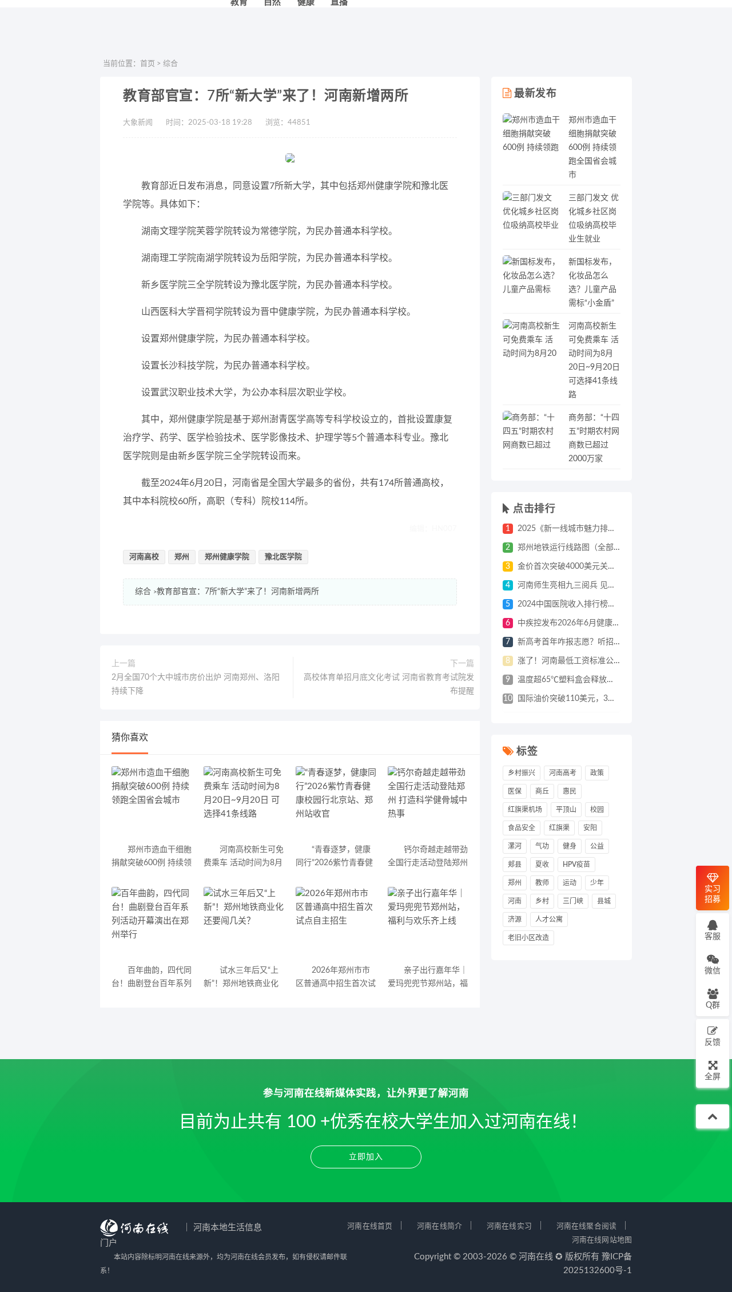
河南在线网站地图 (602, 1239)
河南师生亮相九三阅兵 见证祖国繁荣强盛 (591, 585)
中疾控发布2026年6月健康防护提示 (581, 623)
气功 (542, 846)
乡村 (542, 901)
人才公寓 (549, 919)
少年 (597, 882)
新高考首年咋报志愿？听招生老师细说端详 (594, 642)
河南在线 (536, 1257)
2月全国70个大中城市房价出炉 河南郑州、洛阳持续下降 (196, 684)
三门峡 (573, 901)
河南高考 (562, 773)
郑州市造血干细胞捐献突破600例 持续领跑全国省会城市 (592, 147)
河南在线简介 (439, 1226)
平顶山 (566, 809)
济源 (515, 919)
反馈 (713, 1043)
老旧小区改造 (528, 937)
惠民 (569, 791)
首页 (147, 64)
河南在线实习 (509, 1226)
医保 (515, 791)
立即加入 (366, 1157)
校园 (597, 809)
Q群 (713, 1005)
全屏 (713, 1077)
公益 (597, 846)
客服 (713, 937)
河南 (515, 901)
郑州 (181, 557)
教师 (542, 882)
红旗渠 (559, 828)
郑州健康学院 (227, 557)
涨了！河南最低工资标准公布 (570, 661)
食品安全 (521, 828)
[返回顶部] (712, 1116)
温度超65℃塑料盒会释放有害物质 (578, 680)
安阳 (590, 828)
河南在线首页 (369, 1226)
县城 (604, 901)
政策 (597, 773)
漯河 (515, 846)
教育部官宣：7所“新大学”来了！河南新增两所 (238, 592)
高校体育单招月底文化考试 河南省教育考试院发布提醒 (389, 684)
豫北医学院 (283, 557)
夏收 (542, 864)
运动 (569, 882)
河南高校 (144, 557)
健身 (569, 846)
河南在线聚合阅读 (586, 1226)
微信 (713, 971)
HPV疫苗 (576, 864)
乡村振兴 (521, 773)
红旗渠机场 (525, 809)
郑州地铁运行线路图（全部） (570, 548)
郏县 (515, 864)
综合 (170, 64)
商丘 (542, 791)
